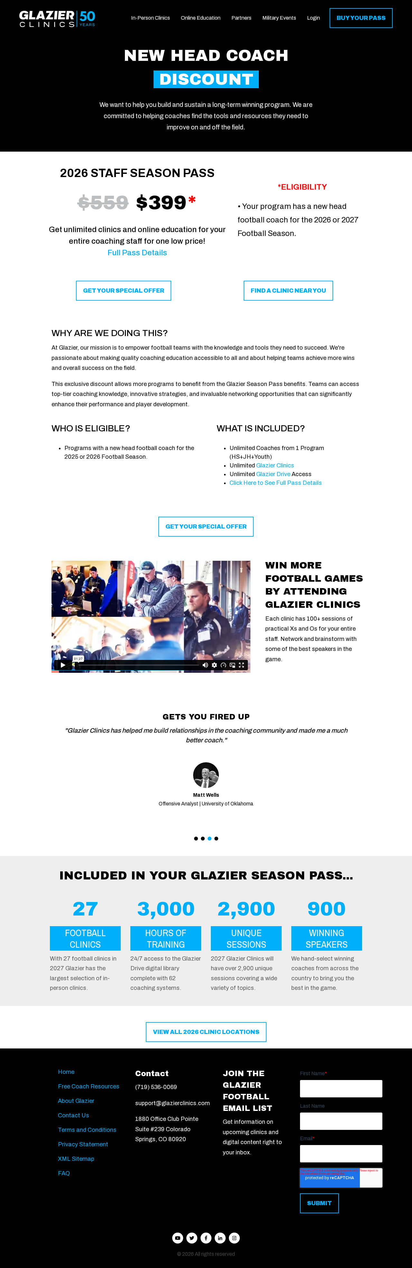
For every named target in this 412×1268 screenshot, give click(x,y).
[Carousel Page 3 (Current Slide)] (209, 839)
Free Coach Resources (88, 1086)
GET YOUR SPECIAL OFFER (123, 290)
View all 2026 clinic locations (206, 1032)
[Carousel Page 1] (196, 839)
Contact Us (73, 1115)
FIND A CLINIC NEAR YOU (288, 290)
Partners (241, 18)
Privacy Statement (83, 1144)
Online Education (200, 18)
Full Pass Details (137, 253)
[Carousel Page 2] (203, 839)
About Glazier (76, 1101)
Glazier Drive (273, 474)
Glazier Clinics (275, 465)
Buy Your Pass (361, 18)
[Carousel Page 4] (216, 839)
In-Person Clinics (150, 18)
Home (66, 1072)
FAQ (64, 1173)
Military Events (279, 18)
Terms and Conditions (87, 1130)
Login (313, 18)
